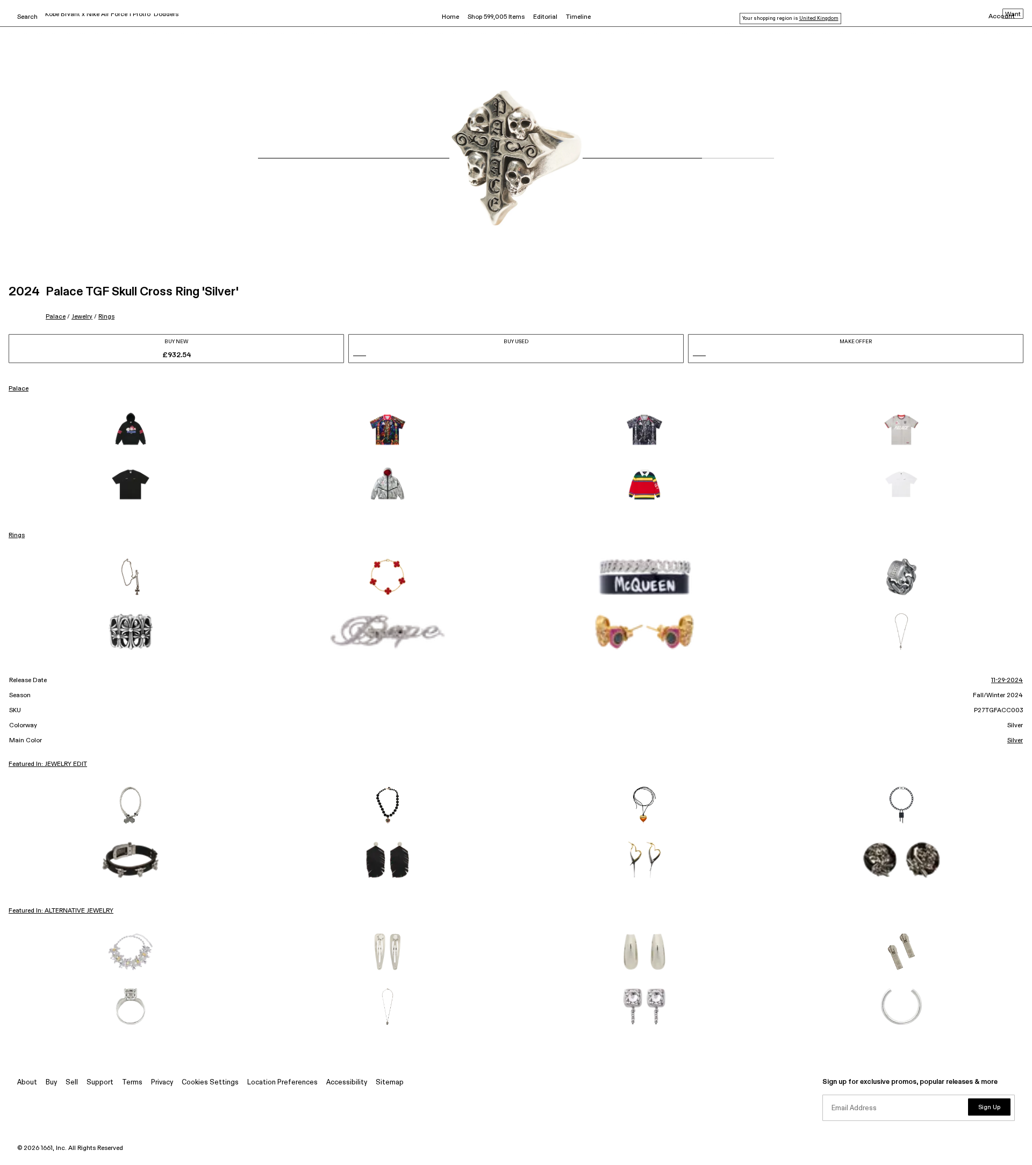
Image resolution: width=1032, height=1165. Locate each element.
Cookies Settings (210, 1082)
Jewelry (81, 317)
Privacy (162, 1082)
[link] (131, 429)
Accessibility (346, 1082)
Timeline (578, 17)
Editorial (545, 17)
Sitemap (390, 1082)
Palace (56, 317)
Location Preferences (282, 1082)
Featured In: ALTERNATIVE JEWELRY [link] (61, 911)
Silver (1015, 740)
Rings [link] (17, 535)
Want (1013, 14)
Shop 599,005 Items (496, 17)
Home (450, 17)
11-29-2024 (1007, 680)
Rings (106, 317)
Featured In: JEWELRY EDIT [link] (48, 764)
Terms (132, 1082)
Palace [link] (18, 389)
